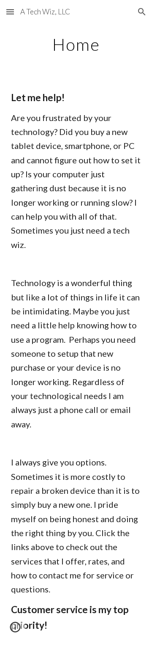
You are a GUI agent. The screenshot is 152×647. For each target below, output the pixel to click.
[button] (10, 11)
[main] (76, 44)
